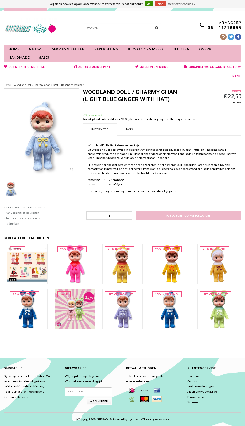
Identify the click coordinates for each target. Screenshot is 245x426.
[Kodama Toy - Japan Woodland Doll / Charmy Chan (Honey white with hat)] (218, 263)
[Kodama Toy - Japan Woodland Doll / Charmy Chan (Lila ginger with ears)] (123, 309)
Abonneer (99, 401)
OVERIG (206, 49)
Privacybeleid (196, 397)
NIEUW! (35, 49)
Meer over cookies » (181, 4)
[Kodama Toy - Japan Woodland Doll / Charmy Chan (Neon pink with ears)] (75, 263)
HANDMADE (19, 57)
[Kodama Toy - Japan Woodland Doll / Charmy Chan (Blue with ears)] (27, 309)
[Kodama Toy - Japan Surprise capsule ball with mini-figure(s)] (27, 263)
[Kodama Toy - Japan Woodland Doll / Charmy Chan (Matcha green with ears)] (218, 309)
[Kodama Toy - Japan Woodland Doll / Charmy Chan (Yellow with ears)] (170, 263)
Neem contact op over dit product (26, 207)
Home (13, 49)
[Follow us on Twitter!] (231, 37)
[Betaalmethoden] (132, 390)
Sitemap (192, 402)
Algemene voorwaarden (202, 391)
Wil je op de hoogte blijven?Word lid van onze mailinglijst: (84, 378)
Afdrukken (12, 223)
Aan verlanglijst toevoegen (22, 212)
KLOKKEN (181, 49)
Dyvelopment (162, 419)
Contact (192, 381)
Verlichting (106, 49)
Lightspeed (134, 419)
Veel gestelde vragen (200, 386)
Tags (129, 129)
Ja (148, 4)
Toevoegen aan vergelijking (23, 217)
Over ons (193, 376)
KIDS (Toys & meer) (145, 49)
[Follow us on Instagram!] (223, 37)
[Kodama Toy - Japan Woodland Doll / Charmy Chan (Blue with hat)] (170, 309)
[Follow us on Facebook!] (238, 37)
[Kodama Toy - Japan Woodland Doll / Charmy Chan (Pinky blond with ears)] (75, 309)
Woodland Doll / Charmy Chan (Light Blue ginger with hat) (49, 84)
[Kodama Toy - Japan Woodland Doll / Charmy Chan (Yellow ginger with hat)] (123, 263)
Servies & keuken (68, 49)
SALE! (44, 57)
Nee (160, 4)
